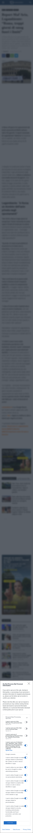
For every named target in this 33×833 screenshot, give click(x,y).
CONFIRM (10, 822)
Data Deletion (6, 829)
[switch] (25, 722)
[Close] (29, 684)
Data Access (16, 829)
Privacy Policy (27, 829)
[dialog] (16, 757)
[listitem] (16, 717)
